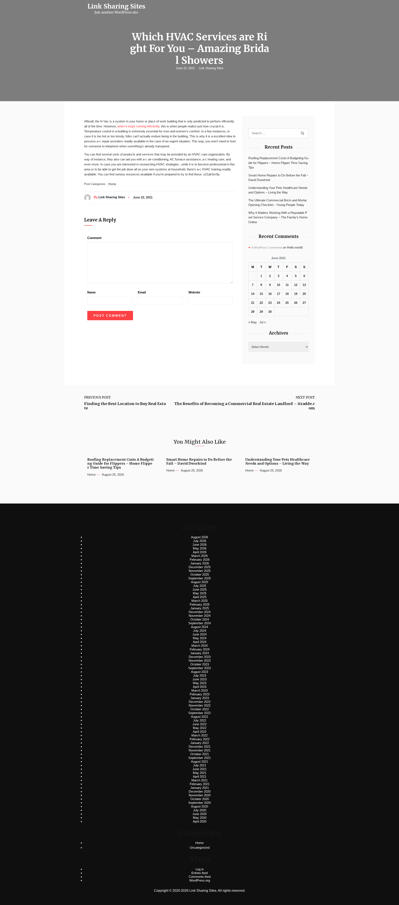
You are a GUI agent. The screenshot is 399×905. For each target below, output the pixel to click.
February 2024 (199, 649)
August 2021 (199, 761)
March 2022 (199, 735)
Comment (94, 238)
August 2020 (199, 806)
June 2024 (199, 634)
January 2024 (199, 653)
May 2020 (199, 817)
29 (261, 311)
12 (295, 285)
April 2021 (199, 776)
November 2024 (200, 615)
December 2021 (200, 746)
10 (278, 285)
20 (304, 294)
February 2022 (199, 739)
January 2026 (199, 563)
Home (112, 184)
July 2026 (199, 541)
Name (91, 292)
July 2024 (199, 630)
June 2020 (199, 814)
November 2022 (200, 705)
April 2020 (199, 821)
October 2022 (199, 709)
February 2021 (199, 784)
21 (252, 302)
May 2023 (199, 683)
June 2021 (199, 769)
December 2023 (200, 657)
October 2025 (199, 574)
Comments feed (200, 876)
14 (252, 294)
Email (142, 292)
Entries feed (199, 873)
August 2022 (199, 716)
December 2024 (200, 612)
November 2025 (200, 571)
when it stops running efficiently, (138, 126)
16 (270, 294)
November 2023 (200, 660)
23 (270, 302)
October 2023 (199, 664)
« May (252, 322)
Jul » (262, 322)
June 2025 (199, 589)
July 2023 (199, 675)
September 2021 (199, 758)
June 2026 (199, 544)
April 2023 (199, 686)
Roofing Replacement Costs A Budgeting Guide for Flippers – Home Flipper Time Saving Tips (278, 162)
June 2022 (199, 724)
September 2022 (199, 713)
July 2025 (199, 585)
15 (261, 294)
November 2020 (200, 795)
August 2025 (199, 582)
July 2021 (199, 765)
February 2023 (199, 694)
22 (261, 302)
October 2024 (199, 619)
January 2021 (199, 787)
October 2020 (199, 799)
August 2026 (199, 537)
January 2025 (199, 608)
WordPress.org (199, 880)
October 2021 (199, 754)
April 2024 (199, 642)
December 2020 (200, 791)
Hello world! (295, 247)
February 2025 (199, 604)
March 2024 (199, 645)
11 (287, 285)
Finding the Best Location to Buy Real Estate (125, 405)
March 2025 (199, 600)
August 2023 (199, 672)
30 (270, 311)
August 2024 (199, 627)
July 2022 (199, 720)
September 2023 (199, 668)
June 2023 (199, 679)
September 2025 (199, 578)
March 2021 (199, 780)
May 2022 (199, 728)
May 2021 (199, 772)
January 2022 (199, 743)
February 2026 (199, 559)
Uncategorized (199, 847)
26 (295, 302)
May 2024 (199, 638)
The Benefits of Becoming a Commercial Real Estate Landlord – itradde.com (244, 405)
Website (194, 292)
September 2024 (199, 623)
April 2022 (199, 731)
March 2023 (199, 690)
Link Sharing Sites (211, 68)
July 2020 (199, 810)
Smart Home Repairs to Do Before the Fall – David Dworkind (278, 178)
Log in (200, 869)
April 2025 (199, 597)
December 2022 (200, 701)
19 (295, 294)
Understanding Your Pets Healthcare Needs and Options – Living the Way (278, 190)
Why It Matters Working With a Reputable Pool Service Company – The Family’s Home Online (278, 217)
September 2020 (199, 802)
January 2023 (199, 698)
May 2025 (199, 593)
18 (287, 294)
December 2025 (200, 567)
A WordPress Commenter (266, 247)
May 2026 (199, 548)
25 (287, 302)
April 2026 (199, 552)
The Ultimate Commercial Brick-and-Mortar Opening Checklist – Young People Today (277, 202)
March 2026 (199, 556)
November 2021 (200, 750)
